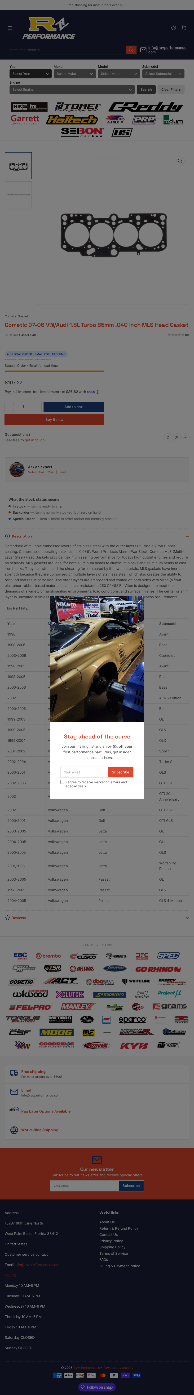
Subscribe (120, 772)
